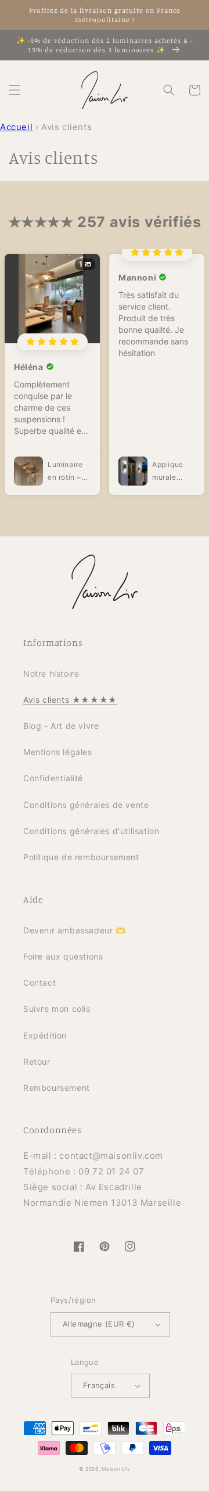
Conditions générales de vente (86, 805)
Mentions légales (57, 752)
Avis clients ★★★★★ (70, 700)
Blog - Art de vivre (61, 726)
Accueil (16, 126)
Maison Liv (116, 1469)
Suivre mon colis (57, 1009)
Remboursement (56, 1088)
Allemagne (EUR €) (99, 1323)
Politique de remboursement (81, 857)
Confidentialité (53, 778)
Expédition (45, 1035)
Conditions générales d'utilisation (91, 831)
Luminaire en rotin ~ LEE (65, 471)
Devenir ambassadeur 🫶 (74, 930)
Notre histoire (51, 673)
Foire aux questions (63, 956)
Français (99, 1385)
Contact (39, 982)
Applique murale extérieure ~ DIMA (170, 471)
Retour (37, 1061)
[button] (14, 90)
